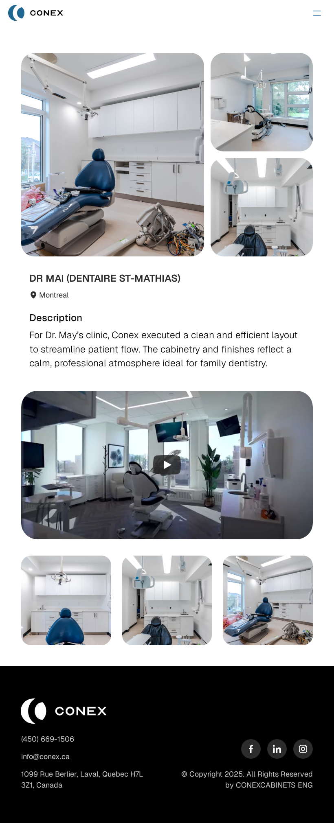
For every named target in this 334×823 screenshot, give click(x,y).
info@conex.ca (45, 756)
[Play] (167, 465)
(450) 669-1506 (47, 739)
